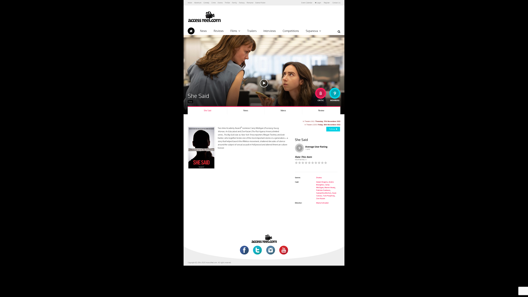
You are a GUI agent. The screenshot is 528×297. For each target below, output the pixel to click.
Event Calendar (306, 3)
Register (327, 3)
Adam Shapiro (322, 182)
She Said (207, 110)
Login (319, 3)
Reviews (219, 31)
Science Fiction (260, 3)
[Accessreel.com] (204, 22)
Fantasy (242, 3)
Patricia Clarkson (323, 190)
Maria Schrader (322, 203)
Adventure (197, 3)
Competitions (291, 31)
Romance (250, 3)
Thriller (227, 3)
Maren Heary (329, 187)
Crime (213, 3)
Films (233, 31)
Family (234, 3)
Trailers (252, 31)
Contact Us (336, 3)
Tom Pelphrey (329, 196)
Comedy (206, 3)
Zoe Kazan (320, 198)
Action (190, 3)
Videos (283, 110)
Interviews (269, 31)
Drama (220, 3)
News (203, 31)
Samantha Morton (323, 193)
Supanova (312, 31)
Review (321, 110)
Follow (332, 129)
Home (191, 31)
